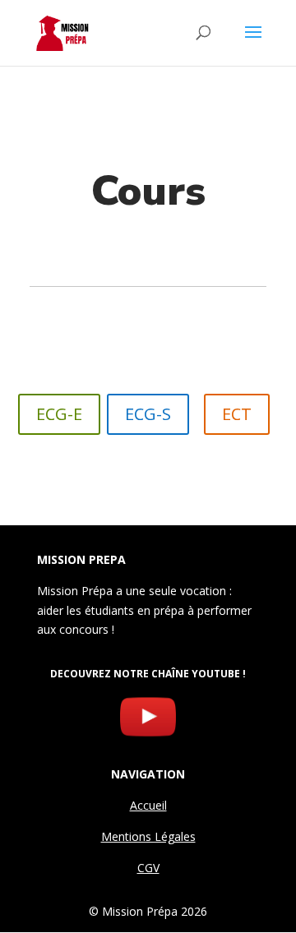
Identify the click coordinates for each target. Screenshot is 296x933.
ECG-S (148, 414)
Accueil (148, 805)
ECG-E (59, 414)
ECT (237, 414)
